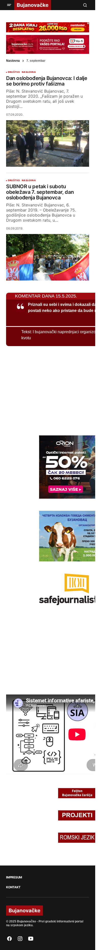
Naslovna (13, 60)
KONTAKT (13, 887)
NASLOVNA (29, 72)
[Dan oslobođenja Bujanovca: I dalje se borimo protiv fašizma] (47, 143)
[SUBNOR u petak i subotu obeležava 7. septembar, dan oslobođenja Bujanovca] (47, 257)
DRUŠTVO (14, 72)
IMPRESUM (14, 877)
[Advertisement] (44, 389)
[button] (9, 5)
